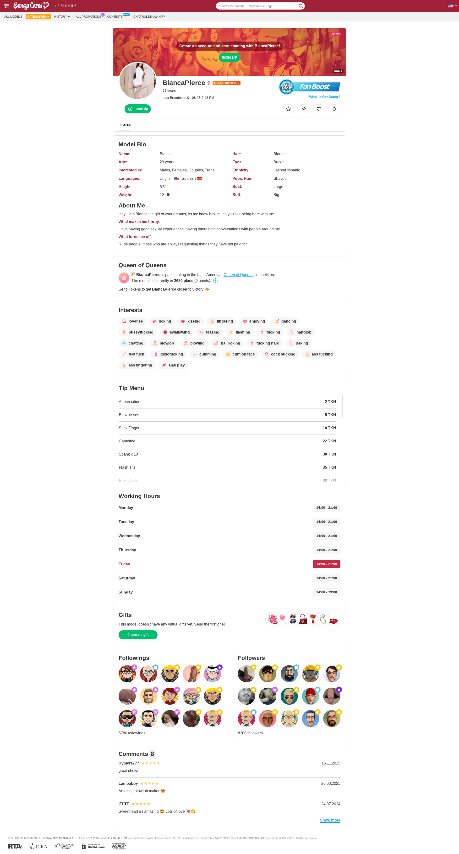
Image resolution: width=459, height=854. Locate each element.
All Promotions (88, 16)
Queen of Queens (238, 275)
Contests (115, 16)
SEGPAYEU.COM (116, 838)
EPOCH (96, 838)
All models (13, 16)
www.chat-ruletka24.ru (60, 837)
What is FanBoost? (324, 97)
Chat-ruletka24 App (149, 16)
